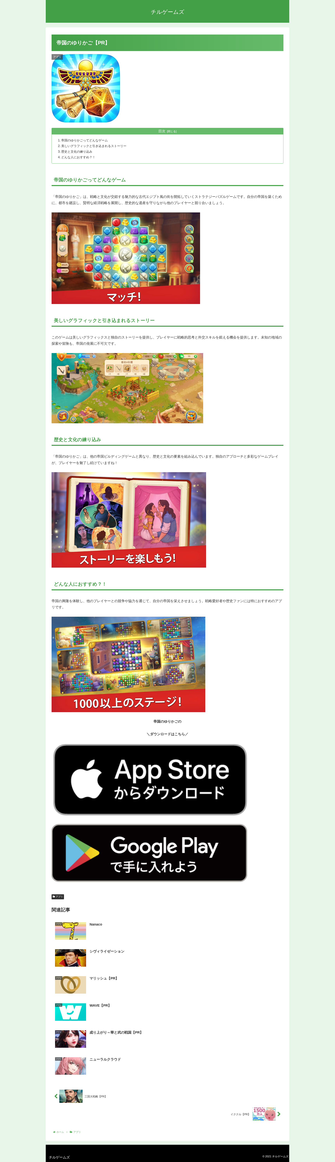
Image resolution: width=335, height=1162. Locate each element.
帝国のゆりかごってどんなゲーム (84, 140)
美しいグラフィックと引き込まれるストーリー (93, 146)
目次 (161, 131)
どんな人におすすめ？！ (78, 157)
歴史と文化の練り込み (76, 151)
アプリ (59, 896)
